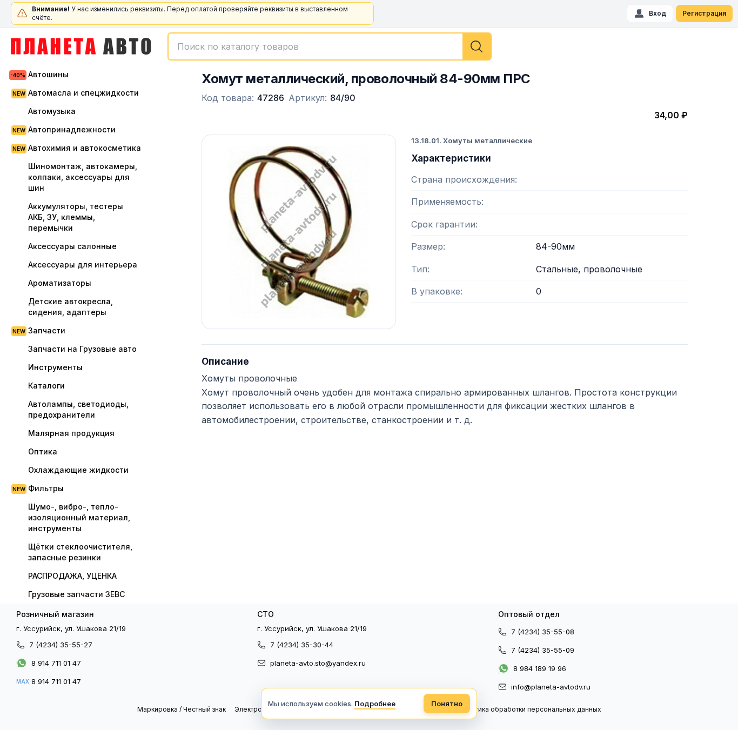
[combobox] (330, 46)
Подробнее (374, 703)
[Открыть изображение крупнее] (299, 232)
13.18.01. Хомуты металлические (471, 140)
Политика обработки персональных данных (530, 709)
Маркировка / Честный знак (181, 709)
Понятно (446, 703)
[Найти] (476, 46)
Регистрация (704, 13)
